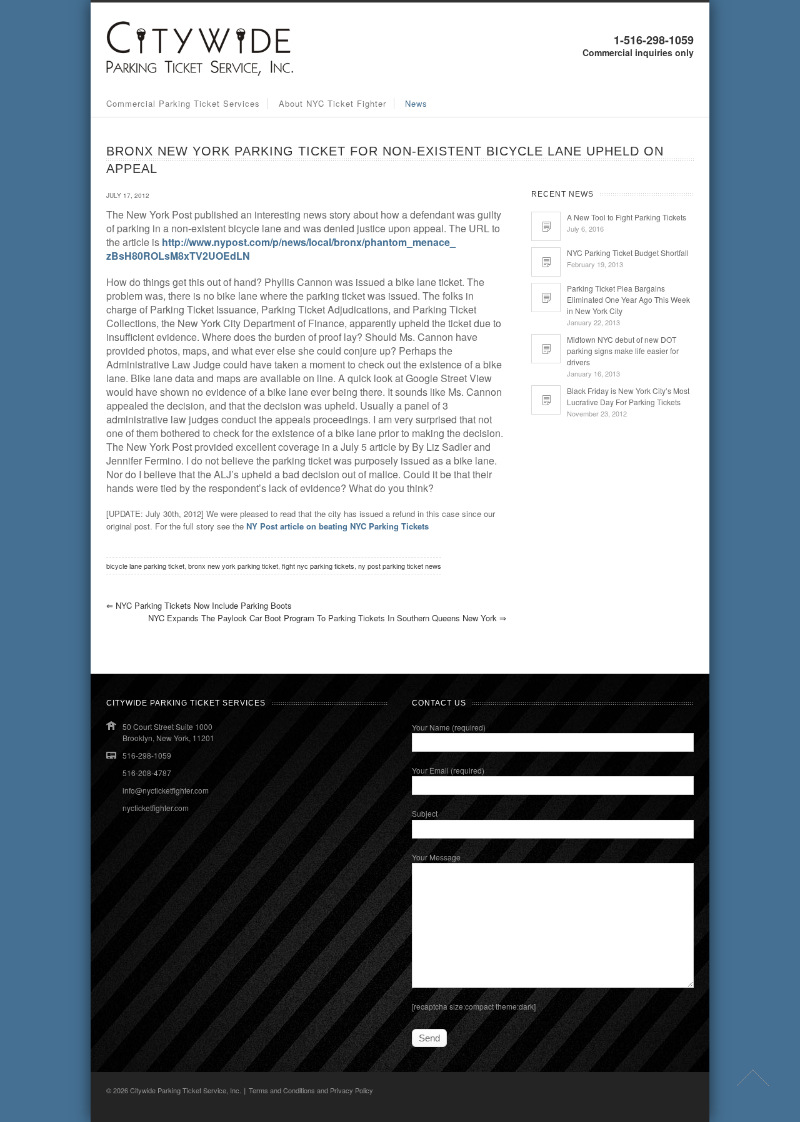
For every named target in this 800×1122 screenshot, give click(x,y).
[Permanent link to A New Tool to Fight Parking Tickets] (546, 226)
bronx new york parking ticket (233, 566)
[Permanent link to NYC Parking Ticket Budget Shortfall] (546, 262)
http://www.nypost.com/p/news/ (235, 242)
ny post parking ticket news (399, 566)
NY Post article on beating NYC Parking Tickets (337, 526)
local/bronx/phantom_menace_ (382, 242)
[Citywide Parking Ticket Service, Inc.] (200, 73)
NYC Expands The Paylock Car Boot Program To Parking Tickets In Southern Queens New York (327, 618)
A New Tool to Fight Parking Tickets (626, 217)
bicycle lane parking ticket (145, 566)
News (416, 103)
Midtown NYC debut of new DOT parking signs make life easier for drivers (623, 350)
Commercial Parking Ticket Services (183, 103)
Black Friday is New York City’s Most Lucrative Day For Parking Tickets (628, 396)
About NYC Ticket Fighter (332, 103)
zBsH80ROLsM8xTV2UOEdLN (178, 256)
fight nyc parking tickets (318, 566)
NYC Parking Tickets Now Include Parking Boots (199, 605)
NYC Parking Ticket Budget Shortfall (628, 252)
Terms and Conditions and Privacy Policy (311, 1090)
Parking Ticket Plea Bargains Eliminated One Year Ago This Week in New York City (628, 299)
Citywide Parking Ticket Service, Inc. (185, 1090)
